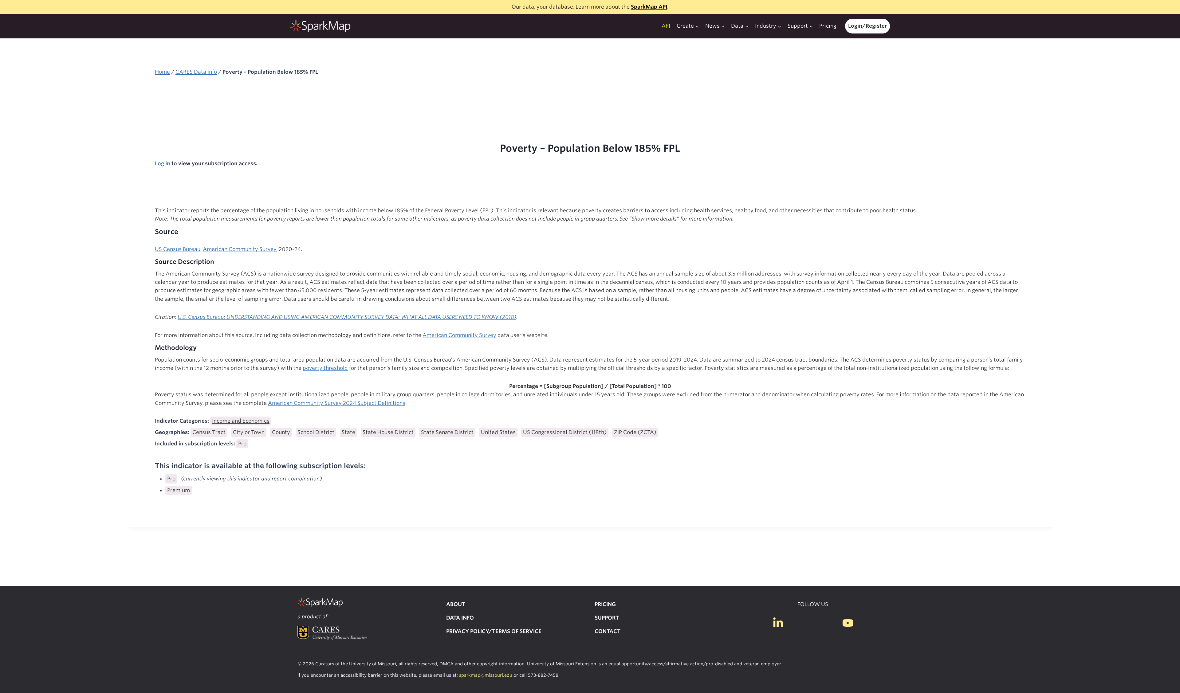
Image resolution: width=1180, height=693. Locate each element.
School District (315, 432)
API (666, 26)
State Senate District (447, 432)
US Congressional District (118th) (565, 432)
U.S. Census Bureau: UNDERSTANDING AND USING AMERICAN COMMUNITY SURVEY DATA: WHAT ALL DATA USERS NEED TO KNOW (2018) (347, 317)
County (281, 432)
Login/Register (867, 26)
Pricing (827, 26)
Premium (178, 490)
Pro (242, 443)
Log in (162, 163)
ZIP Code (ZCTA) (635, 432)
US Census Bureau (177, 249)
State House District (388, 432)
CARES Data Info (196, 72)
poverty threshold (325, 368)
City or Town (249, 432)
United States (498, 432)
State (348, 432)
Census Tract (209, 432)
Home (162, 72)
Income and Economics (240, 421)
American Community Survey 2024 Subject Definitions (336, 403)
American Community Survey (239, 249)
